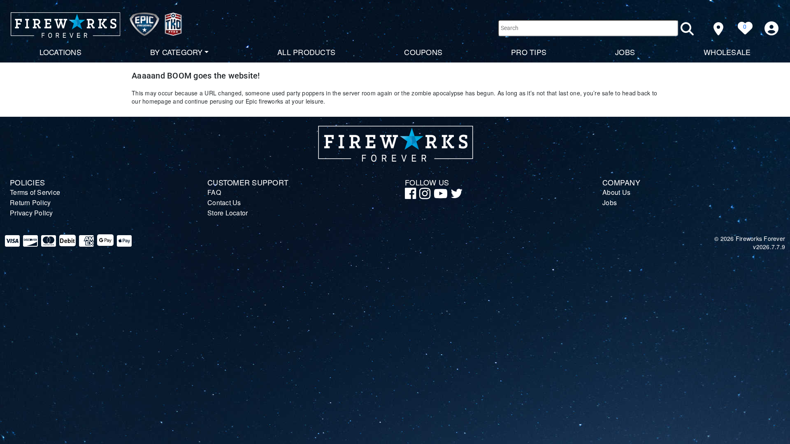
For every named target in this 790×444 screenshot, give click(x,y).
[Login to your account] (771, 28)
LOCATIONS (60, 51)
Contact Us (224, 202)
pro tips (528, 51)
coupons (423, 51)
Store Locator (227, 212)
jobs (625, 51)
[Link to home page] (97, 26)
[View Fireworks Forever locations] (718, 29)
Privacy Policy (31, 212)
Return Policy (30, 202)
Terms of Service (35, 192)
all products (306, 51)
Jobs (609, 202)
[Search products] (691, 29)
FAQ (214, 192)
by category (176, 51)
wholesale (727, 51)
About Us (616, 192)
